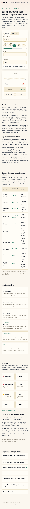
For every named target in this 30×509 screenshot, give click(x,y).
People (5, 51)
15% (10, 45)
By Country (17, 2)
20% (19, 45)
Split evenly (7, 33)
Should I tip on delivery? (9, 473)
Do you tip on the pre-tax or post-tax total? (13, 462)
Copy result (9, 94)
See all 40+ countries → (8, 410)
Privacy (7, 504)
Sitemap (17, 504)
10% (5, 45)
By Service (23, 2)
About (3, 504)
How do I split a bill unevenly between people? (14, 467)
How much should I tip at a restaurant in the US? (14, 456)
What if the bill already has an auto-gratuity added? (14, 479)
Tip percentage (7, 43)
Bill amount (6, 36)
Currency (6, 59)
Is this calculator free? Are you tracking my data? (13, 485)
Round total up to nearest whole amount (15, 66)
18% (14, 45)
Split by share (15, 33)
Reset (21, 94)
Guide (12, 2)
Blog (27, 2)
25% (23, 45)
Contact (12, 504)
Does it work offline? (8, 492)
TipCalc (5, 2)
